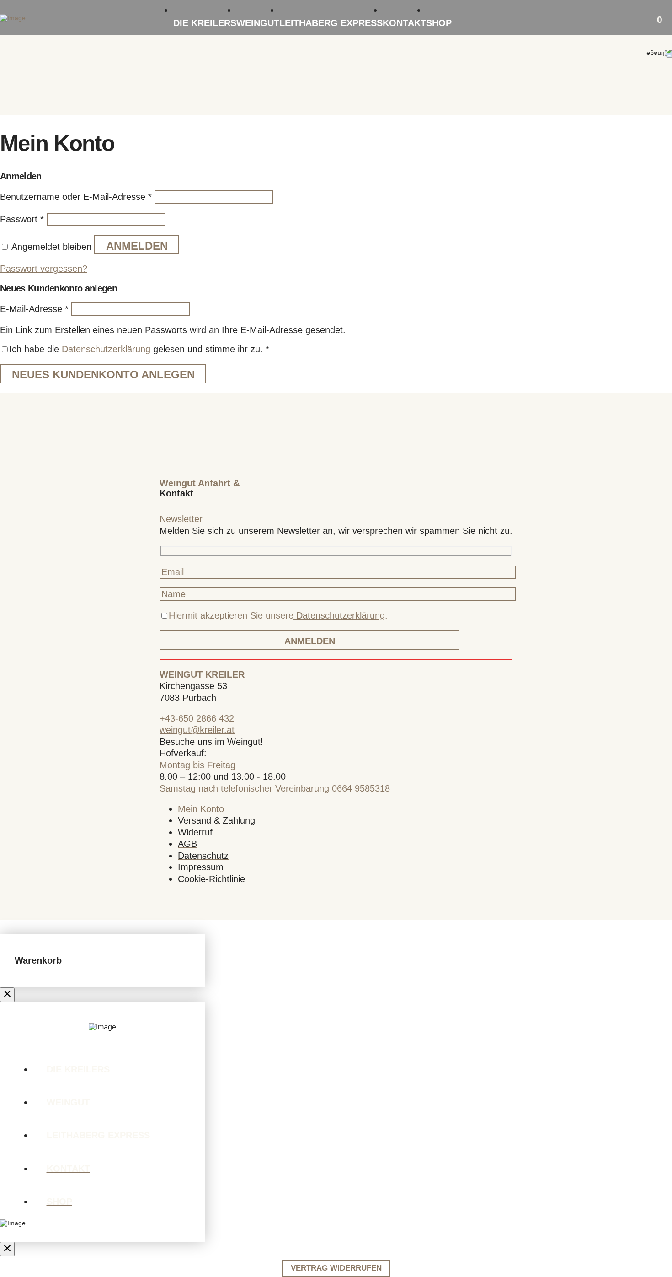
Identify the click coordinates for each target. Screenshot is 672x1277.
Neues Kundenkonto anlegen (103, 375)
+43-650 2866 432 (197, 718)
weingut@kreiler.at (197, 730)
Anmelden (137, 246)
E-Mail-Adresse (34, 309)
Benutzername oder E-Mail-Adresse (76, 197)
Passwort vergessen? (43, 269)
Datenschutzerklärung (106, 349)
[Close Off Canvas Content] (7, 994)
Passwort (22, 219)
